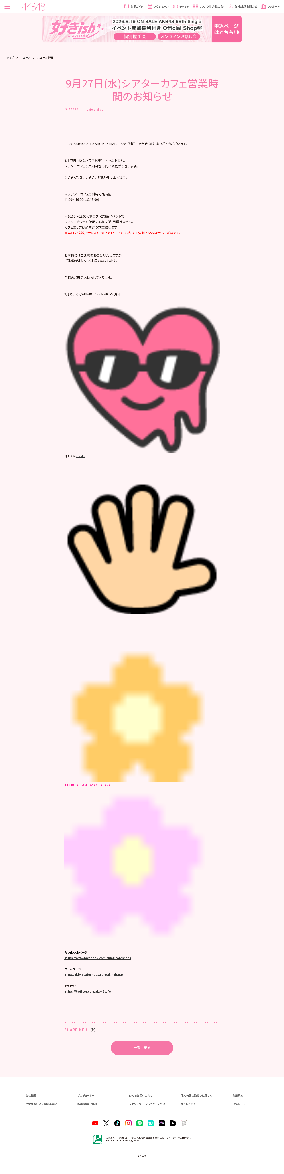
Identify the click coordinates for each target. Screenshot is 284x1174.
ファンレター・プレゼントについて (148, 1104)
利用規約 (238, 1095)
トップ (10, 57)
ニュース (26, 57)
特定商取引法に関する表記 (41, 1104)
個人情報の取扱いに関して (196, 1095)
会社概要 (31, 1095)
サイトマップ (188, 1104)
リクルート (239, 1104)
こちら (80, 455)
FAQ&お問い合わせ (140, 1095)
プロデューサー (86, 1095)
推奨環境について (87, 1104)
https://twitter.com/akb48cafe (87, 991)
